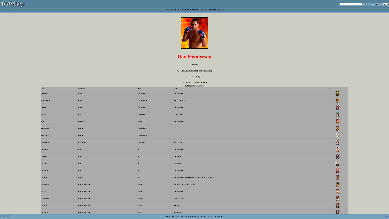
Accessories (185, 9)
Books (179, 9)
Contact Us (220, 9)
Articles (192, 9)
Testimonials (208, 9)
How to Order (199, 9)
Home (167, 9)
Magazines (173, 9)
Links (214, 9)
